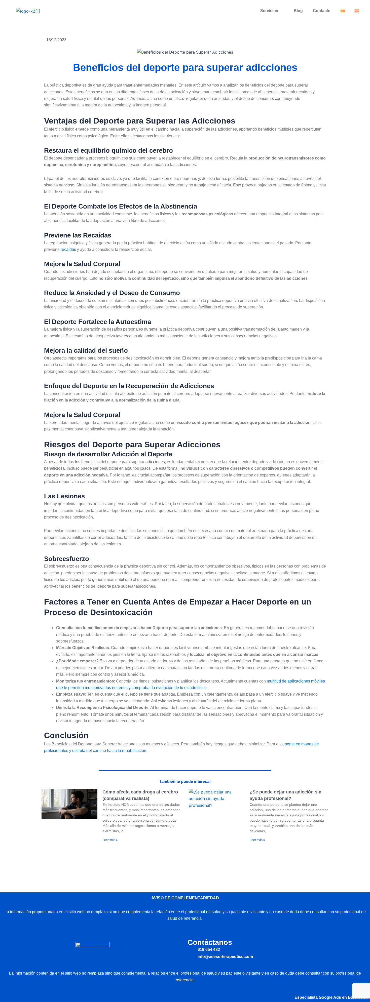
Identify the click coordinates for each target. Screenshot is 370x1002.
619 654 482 (209, 949)
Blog (298, 11)
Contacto (321, 11)
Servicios (269, 11)
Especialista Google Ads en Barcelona (330, 997)
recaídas (68, 249)
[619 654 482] (191, 950)
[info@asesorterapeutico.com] (191, 956)
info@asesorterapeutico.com (225, 956)
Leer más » (110, 840)
